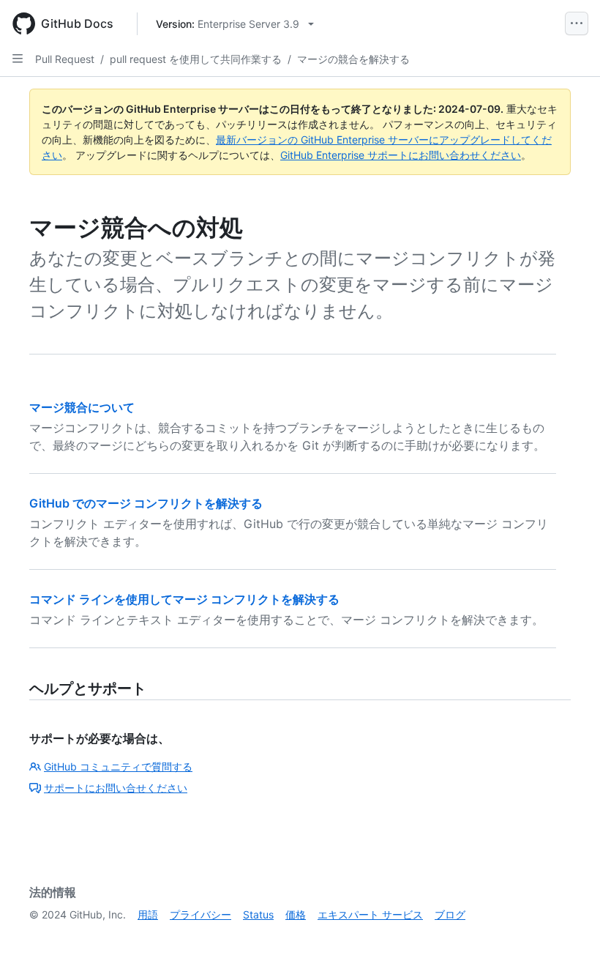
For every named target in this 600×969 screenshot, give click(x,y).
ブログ (450, 914)
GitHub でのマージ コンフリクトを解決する (146, 503)
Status (258, 914)
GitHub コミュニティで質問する (118, 766)
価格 (295, 914)
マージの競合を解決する (353, 59)
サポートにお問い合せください (115, 787)
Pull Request (64, 59)
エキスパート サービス (370, 914)
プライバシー (200, 914)
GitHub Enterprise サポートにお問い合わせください (400, 155)
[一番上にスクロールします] (567, 936)
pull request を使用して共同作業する (196, 59)
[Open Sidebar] (17, 58)
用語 (148, 914)
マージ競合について (82, 407)
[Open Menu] (576, 23)
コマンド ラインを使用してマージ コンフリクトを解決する (184, 599)
